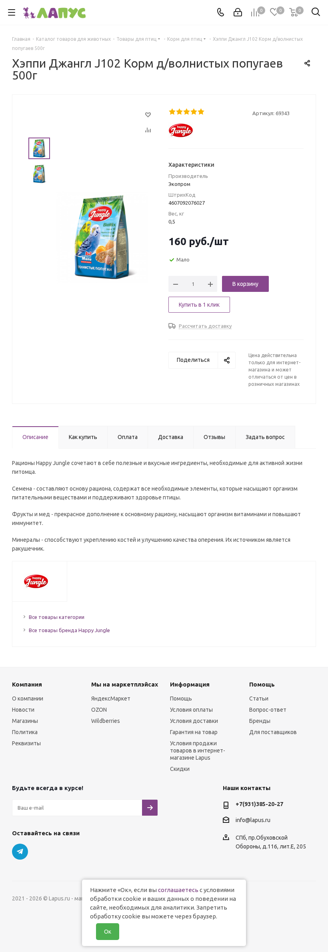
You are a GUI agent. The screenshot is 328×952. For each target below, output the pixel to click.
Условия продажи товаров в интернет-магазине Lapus (197, 750)
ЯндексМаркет (110, 698)
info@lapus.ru (253, 820)
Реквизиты (26, 743)
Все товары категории (56, 617)
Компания (27, 684)
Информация (190, 684)
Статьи (258, 698)
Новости (23, 710)
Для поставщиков (273, 732)
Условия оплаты (191, 710)
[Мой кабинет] (238, 12)
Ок (107, 931)
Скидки (180, 769)
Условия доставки (194, 721)
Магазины (25, 721)
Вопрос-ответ (267, 710)
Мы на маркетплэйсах (124, 684)
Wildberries (105, 721)
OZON (99, 710)
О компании (27, 698)
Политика (25, 732)
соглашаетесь (178, 889)
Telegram (20, 852)
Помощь (181, 698)
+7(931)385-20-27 (259, 804)
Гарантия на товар (194, 732)
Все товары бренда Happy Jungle (69, 630)
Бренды (259, 721)
